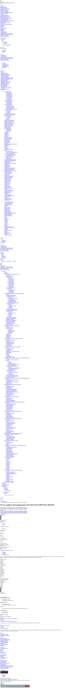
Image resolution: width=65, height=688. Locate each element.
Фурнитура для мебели (4, 628)
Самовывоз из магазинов (4, 550)
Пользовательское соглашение (5, 678)
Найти (2, 683)
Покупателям (2, 658)
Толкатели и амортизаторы (13, 372)
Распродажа (2, 643)
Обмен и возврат (3, 662)
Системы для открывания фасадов (12, 359)
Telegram (3, 51)
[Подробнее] (0, 624)
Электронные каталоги (4, 648)
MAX (3, 676)
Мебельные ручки (12, 278)
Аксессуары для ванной (10, 471)
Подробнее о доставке (4, 614)
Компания (2, 645)
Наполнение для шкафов (10, 340)
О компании (2, 647)
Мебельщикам (2, 655)
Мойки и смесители (9, 327)
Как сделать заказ (3, 660)
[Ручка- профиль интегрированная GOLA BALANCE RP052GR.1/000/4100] (13, 511)
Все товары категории (4, 634)
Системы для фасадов (4, 641)
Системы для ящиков (4, 642)
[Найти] (1, 5)
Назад (6, 272)
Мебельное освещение (10, 386)
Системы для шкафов (10, 348)
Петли (10, 362)
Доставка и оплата (5, 554)
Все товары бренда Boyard (5, 635)
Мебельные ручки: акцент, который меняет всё (8, 621)
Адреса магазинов (3, 654)
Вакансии (2, 650)
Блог (1, 651)
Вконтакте (4, 50)
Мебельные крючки (12, 289)
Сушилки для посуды (12, 305)
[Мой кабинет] (0, 262)
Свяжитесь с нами (3, 652)
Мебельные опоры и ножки (11, 403)
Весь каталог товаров (4, 644)
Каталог (5, 273)
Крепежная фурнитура (10, 420)
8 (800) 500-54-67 (4, 32)
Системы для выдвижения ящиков (12, 379)
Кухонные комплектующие (11, 295)
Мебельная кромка (9, 398)
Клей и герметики (9, 442)
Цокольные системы (12, 312)
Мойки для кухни (12, 330)
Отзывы (3, 553)
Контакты (6, 488)
